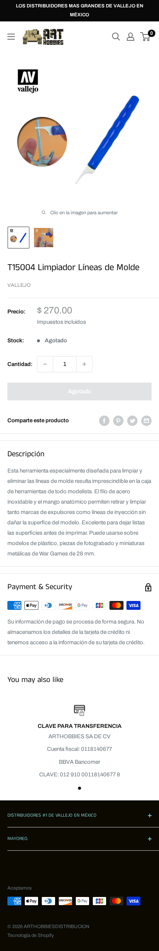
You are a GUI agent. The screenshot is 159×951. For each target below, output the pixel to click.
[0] (145, 36)
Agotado (79, 391)
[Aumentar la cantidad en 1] (84, 364)
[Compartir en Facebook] (104, 420)
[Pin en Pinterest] (118, 420)
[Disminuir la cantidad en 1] (45, 364)
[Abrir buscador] (116, 37)
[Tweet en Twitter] (132, 420)
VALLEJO (19, 285)
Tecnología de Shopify (30, 935)
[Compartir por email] (146, 420)
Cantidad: (20, 364)
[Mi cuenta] (130, 37)
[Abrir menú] (11, 37)
